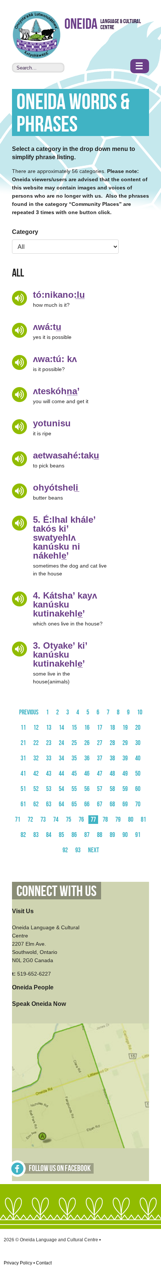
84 (48, 835)
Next (93, 850)
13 (48, 728)
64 (61, 804)
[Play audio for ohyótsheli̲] (19, 491)
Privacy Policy (18, 1263)
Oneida (80, 24)
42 (36, 774)
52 (36, 789)
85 (61, 835)
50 (137, 774)
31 (23, 758)
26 (86, 743)
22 (36, 743)
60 (137, 789)
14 (61, 728)
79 (118, 820)
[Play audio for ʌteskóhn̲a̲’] (19, 394)
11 (23, 728)
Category (25, 232)
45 (74, 774)
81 (143, 820)
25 (74, 743)
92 (65, 850)
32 (36, 758)
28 (112, 743)
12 (36, 728)
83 (36, 835)
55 (74, 789)
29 (125, 743)
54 (61, 789)
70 (137, 804)
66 (86, 804)
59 (125, 789)
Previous (29, 712)
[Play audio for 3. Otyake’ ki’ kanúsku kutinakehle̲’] (19, 649)
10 (139, 712)
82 (23, 835)
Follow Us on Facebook (60, 1169)
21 (23, 743)
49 (125, 774)
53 (48, 789)
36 (86, 758)
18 (112, 728)
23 (48, 743)
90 (125, 835)
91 (137, 835)
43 (48, 774)
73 (43, 820)
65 (74, 804)
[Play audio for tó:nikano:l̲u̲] (19, 298)
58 (112, 789)
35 (74, 758)
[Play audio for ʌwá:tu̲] (19, 330)
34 (61, 758)
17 (99, 728)
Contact (44, 1263)
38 (112, 758)
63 (48, 804)
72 (30, 820)
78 (105, 820)
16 (86, 728)
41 (23, 774)
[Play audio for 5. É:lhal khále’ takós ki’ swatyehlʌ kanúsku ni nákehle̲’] (19, 523)
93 (77, 850)
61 (23, 804)
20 (137, 728)
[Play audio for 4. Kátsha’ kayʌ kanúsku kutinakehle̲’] (19, 599)
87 (86, 835)
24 (61, 743)
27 (99, 743)
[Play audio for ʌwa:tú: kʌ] (19, 362)
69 (125, 804)
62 (36, 804)
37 (99, 758)
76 (81, 820)
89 (112, 835)
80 (130, 820)
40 (137, 758)
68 (112, 804)
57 (99, 789)
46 (86, 774)
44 (61, 774)
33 (48, 758)
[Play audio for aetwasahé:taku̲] (19, 459)
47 (99, 774)
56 (86, 789)
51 (23, 789)
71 (17, 820)
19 (125, 728)
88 (99, 835)
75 (68, 820)
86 (74, 835)
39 (125, 758)
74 (55, 820)
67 (99, 804)
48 (112, 774)
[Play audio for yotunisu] (19, 426)
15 (74, 728)
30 (137, 743)
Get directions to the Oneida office (80, 1085)
